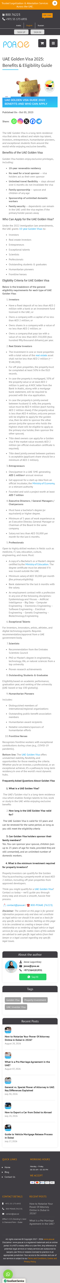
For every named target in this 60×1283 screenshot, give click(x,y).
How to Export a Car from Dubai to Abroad (28, 1112)
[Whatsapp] (14, 121)
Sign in (37, 32)
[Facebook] (33, 121)
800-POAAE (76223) (41, 905)
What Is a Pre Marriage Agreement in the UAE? (41, 1222)
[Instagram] (20, 121)
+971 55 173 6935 (16, 19)
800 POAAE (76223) (14, 1209)
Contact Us (10, 1176)
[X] (26, 121)
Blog (7, 1172)
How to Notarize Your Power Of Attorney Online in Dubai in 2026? (27, 1038)
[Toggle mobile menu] (53, 43)
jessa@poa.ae (31, 966)
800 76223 (12, 15)
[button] (8, 1274)
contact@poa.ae (16, 905)
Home (7, 1167)
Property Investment (35, 1000)
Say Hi (35, 976)
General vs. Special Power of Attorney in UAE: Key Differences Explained (30, 1089)
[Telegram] (39, 121)
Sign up (21, 32)
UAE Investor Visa (16, 1007)
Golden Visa (13, 1000)
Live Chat (47, 15)
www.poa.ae (49, 1239)
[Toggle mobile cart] (42, 43)
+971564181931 (33, 970)
